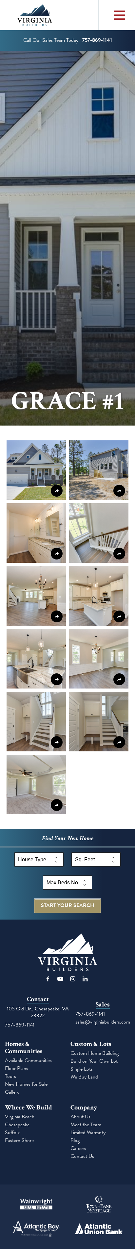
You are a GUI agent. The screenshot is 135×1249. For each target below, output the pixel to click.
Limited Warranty (88, 1132)
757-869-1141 (19, 1025)
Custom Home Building (94, 1053)
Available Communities (28, 1060)
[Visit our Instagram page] (73, 979)
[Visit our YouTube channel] (60, 979)
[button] (36, 470)
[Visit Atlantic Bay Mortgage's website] (36, 1229)
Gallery (12, 1092)
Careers (78, 1148)
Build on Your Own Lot (94, 1061)
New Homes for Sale (26, 1084)
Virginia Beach (19, 1117)
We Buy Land (84, 1077)
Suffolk (12, 1132)
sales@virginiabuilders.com (102, 1022)
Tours (10, 1076)
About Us (80, 1117)
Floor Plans (16, 1068)
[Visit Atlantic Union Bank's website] (99, 1229)
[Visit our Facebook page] (48, 979)
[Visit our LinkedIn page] (85, 979)
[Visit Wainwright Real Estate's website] (36, 1205)
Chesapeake (17, 1125)
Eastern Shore (19, 1140)
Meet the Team (85, 1125)
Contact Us (82, 1156)
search (67, 905)
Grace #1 (67, 401)
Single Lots (81, 1069)
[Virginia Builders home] (49, 15)
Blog (75, 1140)
